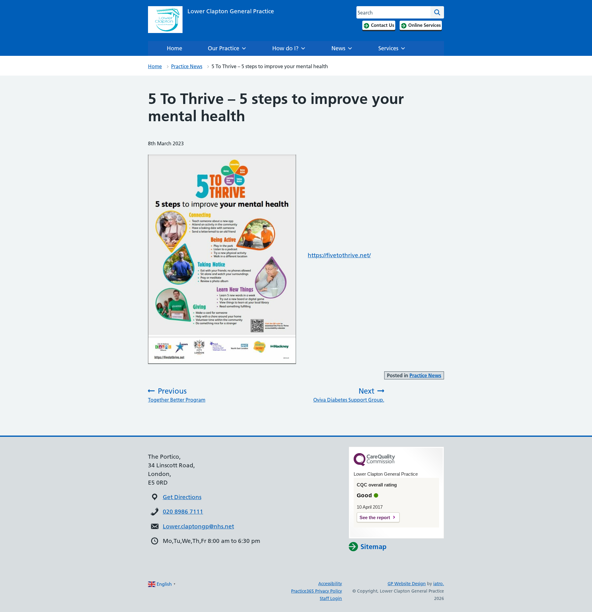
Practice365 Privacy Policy (316, 591)
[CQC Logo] (374, 464)
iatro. (438, 583)
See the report (375, 517)
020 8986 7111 (183, 511)
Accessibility (330, 583)
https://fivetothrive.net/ (339, 255)
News (338, 48)
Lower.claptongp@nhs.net (198, 526)
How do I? (285, 48)
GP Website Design (407, 583)
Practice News (186, 66)
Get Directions (182, 497)
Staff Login (331, 598)
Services (388, 48)
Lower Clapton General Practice (230, 11)
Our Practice (223, 48)
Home (174, 48)
